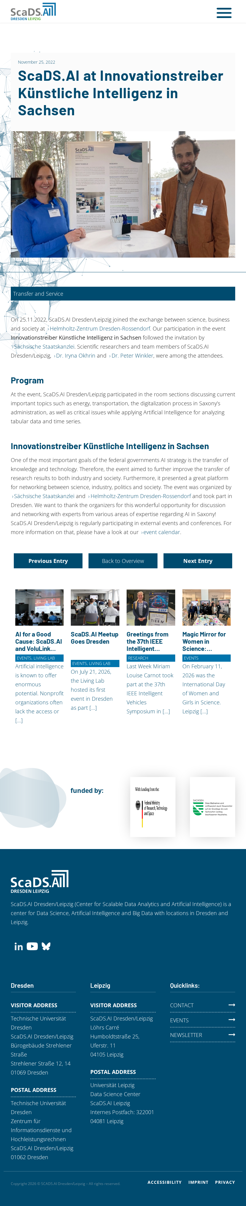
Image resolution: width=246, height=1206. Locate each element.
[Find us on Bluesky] (46, 945)
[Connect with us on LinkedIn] (19, 945)
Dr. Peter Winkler (132, 355)
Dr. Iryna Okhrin (75, 355)
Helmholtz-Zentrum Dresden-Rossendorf (100, 328)
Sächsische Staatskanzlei (44, 346)
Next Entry (197, 560)
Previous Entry (48, 560)
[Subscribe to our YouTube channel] (32, 945)
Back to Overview (123, 560)
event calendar (161, 532)
